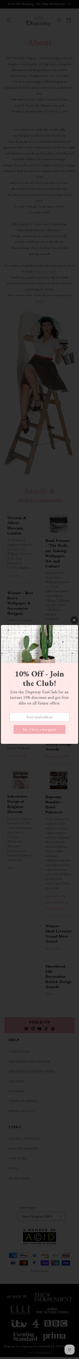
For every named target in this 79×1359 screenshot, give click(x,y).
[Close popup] (74, 620)
